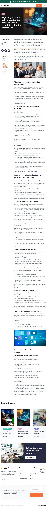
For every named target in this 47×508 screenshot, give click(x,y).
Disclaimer (21, 505)
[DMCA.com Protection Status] (42, 505)
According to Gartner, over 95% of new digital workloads (26, 48)
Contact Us (39, 5)
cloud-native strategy (33, 393)
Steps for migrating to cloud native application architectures (5, 65)
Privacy (17, 505)
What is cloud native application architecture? (5, 60)
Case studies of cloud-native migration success (6, 70)
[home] (5, 5)
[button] (45, 5)
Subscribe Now (30, 457)
